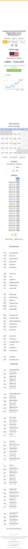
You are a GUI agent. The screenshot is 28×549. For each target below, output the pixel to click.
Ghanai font (13, 424)
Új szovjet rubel (14, 516)
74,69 (14, 148)
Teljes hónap (7, 65)
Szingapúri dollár (14, 342)
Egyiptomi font (14, 407)
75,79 (10, 143)
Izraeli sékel (13, 288)
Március (21, 157)
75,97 (10, 153)
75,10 (6, 148)
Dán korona (13, 273)
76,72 (19, 153)
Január (6, 157)
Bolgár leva (13, 380)
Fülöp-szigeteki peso (15, 321)
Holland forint (13, 472)
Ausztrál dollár (14, 253)
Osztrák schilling (14, 370)
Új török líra (13, 347)
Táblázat (21, 65)
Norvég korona (14, 315)
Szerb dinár (13, 330)
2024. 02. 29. (12, 182)
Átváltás (14, 65)
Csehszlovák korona (15, 393)
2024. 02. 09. (12, 216)
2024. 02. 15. (12, 206)
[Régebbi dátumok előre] (12, 234)
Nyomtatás (19, 239)
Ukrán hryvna (13, 350)
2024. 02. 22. (12, 194)
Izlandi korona (14, 297)
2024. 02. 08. (12, 218)
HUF (17, 171)
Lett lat (11, 465)
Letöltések (10, 239)
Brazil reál (12, 256)
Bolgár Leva (13, 383)
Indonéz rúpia (13, 285)
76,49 (14, 153)
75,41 (15, 138)
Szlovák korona (14, 513)
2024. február (13, 157)
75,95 (2, 134)
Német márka (13, 400)
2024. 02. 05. (12, 225)
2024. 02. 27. (12, 187)
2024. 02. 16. (12, 204)
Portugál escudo (14, 496)
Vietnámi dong (14, 520)
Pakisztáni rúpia (14, 492)
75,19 (2, 153)
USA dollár (12, 357)
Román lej (12, 499)
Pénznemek (14, 67)
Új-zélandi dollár (14, 318)
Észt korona (13, 404)
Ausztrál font (13, 373)
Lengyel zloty (13, 324)
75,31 (2, 138)
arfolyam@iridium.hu (14, 545)
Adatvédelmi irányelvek (14, 541)
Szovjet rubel (13, 489)
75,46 (2, 148)
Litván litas (13, 455)
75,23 (10, 134)
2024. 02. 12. (12, 213)
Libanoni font (13, 451)
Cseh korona (13, 267)
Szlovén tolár (13, 506)
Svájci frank (13, 261)
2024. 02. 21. (12, 196)
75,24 (19, 148)
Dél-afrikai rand (14, 359)
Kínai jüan (12, 264)
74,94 (10, 148)
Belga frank (13, 376)
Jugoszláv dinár (14, 523)
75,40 (6, 143)
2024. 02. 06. (12, 223)
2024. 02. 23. (12, 192)
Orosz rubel (13, 336)
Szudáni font (13, 503)
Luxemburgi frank (15, 458)
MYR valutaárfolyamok (13, 70)
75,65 (6, 138)
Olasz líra (12, 441)
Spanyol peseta (14, 410)
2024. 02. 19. (12, 201)
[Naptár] (5, 41)
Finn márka (13, 417)
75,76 (19, 138)
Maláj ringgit (13, 309)
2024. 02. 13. (12, 211)
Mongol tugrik (14, 468)
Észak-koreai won (15, 445)
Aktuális (21, 38)
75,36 (14, 134)
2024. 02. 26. (12, 189)
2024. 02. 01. (12, 230)
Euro (11, 276)
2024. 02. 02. (12, 228)
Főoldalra (8, 38)
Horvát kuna (13, 431)
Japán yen (12, 300)
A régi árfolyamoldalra (14, 528)
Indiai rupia (13, 294)
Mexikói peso (13, 306)
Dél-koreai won (14, 303)
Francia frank (13, 421)
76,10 (6, 134)
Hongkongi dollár (14, 282)
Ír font (11, 434)
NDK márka (13, 397)
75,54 (2, 143)
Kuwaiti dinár (13, 448)
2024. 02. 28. (12, 185)
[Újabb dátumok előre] (15, 234)
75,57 (10, 138)
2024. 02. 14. (12, 208)
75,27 (6, 153)
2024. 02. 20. (12, 199)
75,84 (14, 143)
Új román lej (13, 327)
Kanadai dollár (14, 259)
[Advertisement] (14, 14)
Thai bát (12, 345)
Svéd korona (13, 339)
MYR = (18, 167)
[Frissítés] (12, 45)
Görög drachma (14, 428)
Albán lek (12, 475)
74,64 (19, 134)
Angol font (12, 279)
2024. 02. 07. (12, 220)
